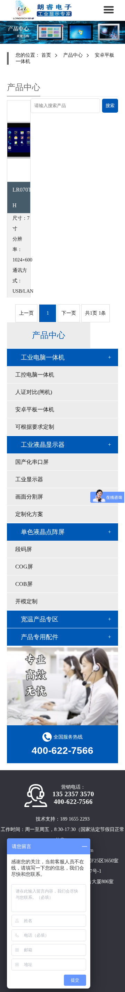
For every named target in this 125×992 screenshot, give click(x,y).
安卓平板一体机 (34, 409)
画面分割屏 (29, 497)
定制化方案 (29, 514)
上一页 (26, 313)
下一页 (68, 313)
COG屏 (24, 567)
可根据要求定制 (34, 427)
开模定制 (26, 601)
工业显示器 (29, 479)
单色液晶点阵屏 (43, 532)
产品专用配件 (39, 637)
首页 (46, 55)
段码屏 (23, 549)
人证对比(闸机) (33, 392)
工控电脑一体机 (34, 375)
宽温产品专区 (39, 619)
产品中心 (73, 55)
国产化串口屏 (32, 462)
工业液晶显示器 (43, 444)
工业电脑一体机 (43, 357)
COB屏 (24, 584)
